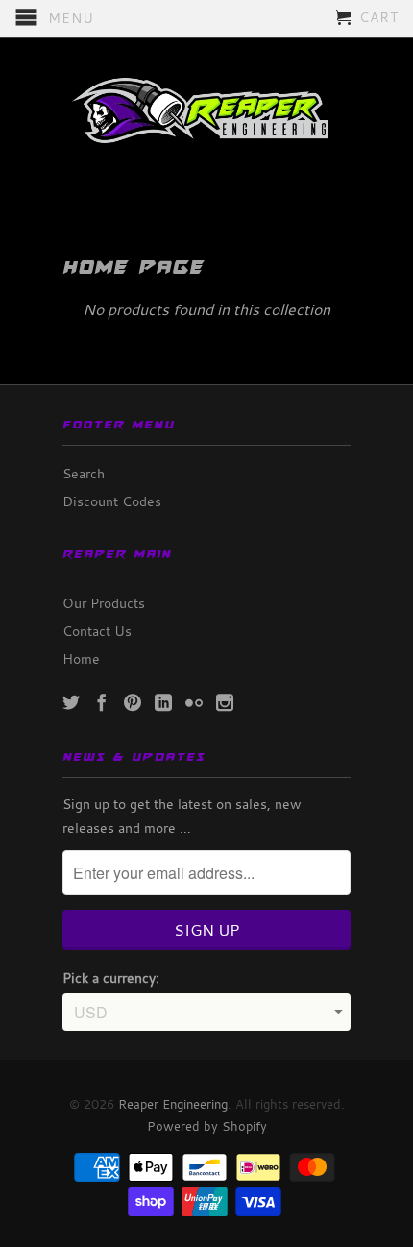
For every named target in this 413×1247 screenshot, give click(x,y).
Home (81, 658)
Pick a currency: (110, 977)
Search (83, 473)
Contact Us (97, 631)
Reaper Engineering (173, 1104)
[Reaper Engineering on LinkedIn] (163, 702)
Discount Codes (111, 501)
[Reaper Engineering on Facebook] (101, 702)
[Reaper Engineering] (206, 110)
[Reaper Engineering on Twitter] (71, 702)
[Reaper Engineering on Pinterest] (132, 702)
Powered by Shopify (207, 1126)
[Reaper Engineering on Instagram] (224, 702)
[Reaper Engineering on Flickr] (194, 702)
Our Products (103, 603)
